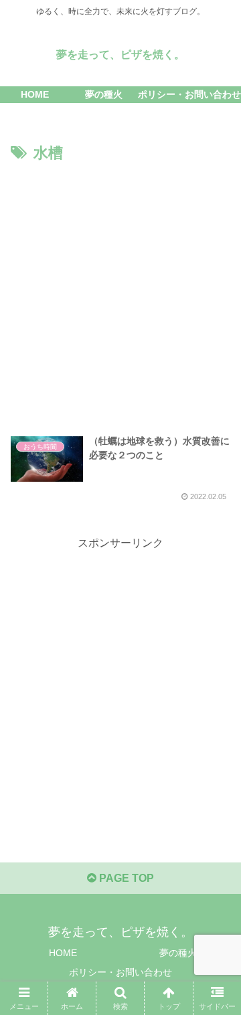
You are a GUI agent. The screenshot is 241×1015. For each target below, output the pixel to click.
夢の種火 (178, 952)
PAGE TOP (125, 878)
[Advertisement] (120, 293)
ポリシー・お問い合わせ (120, 972)
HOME (63, 952)
